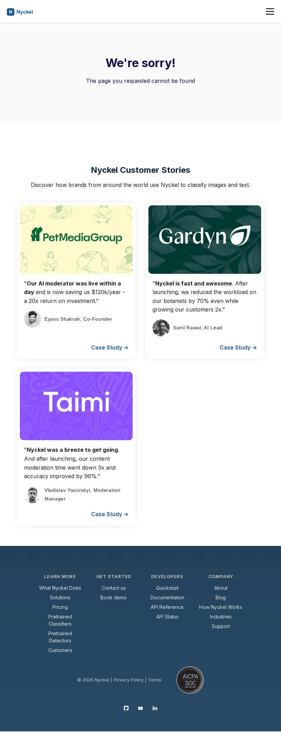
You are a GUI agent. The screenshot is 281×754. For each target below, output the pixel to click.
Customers (60, 650)
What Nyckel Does (60, 588)
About (221, 588)
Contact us (114, 588)
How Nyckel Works (220, 607)
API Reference (167, 607)
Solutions (60, 597)
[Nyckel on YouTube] (140, 707)
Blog (221, 597)
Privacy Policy (129, 679)
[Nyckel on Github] (126, 707)
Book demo (113, 597)
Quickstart (167, 588)
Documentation (167, 597)
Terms (154, 679)
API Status (167, 616)
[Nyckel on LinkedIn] (155, 707)
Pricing (60, 607)
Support (221, 626)
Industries (221, 616)
